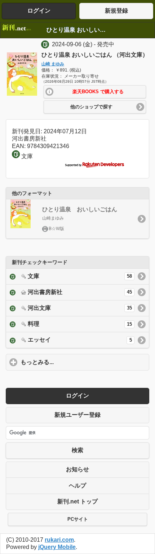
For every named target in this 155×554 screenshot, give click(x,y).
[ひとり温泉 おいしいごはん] (22, 94)
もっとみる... (71, 362)
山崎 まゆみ (52, 63)
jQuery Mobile (57, 547)
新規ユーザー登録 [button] (77, 415)
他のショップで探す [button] (91, 106)
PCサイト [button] (77, 519)
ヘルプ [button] (77, 485)
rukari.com (59, 540)
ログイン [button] (38, 11)
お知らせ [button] (77, 469)
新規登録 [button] (116, 11)
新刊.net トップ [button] (77, 501)
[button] (95, 91)
